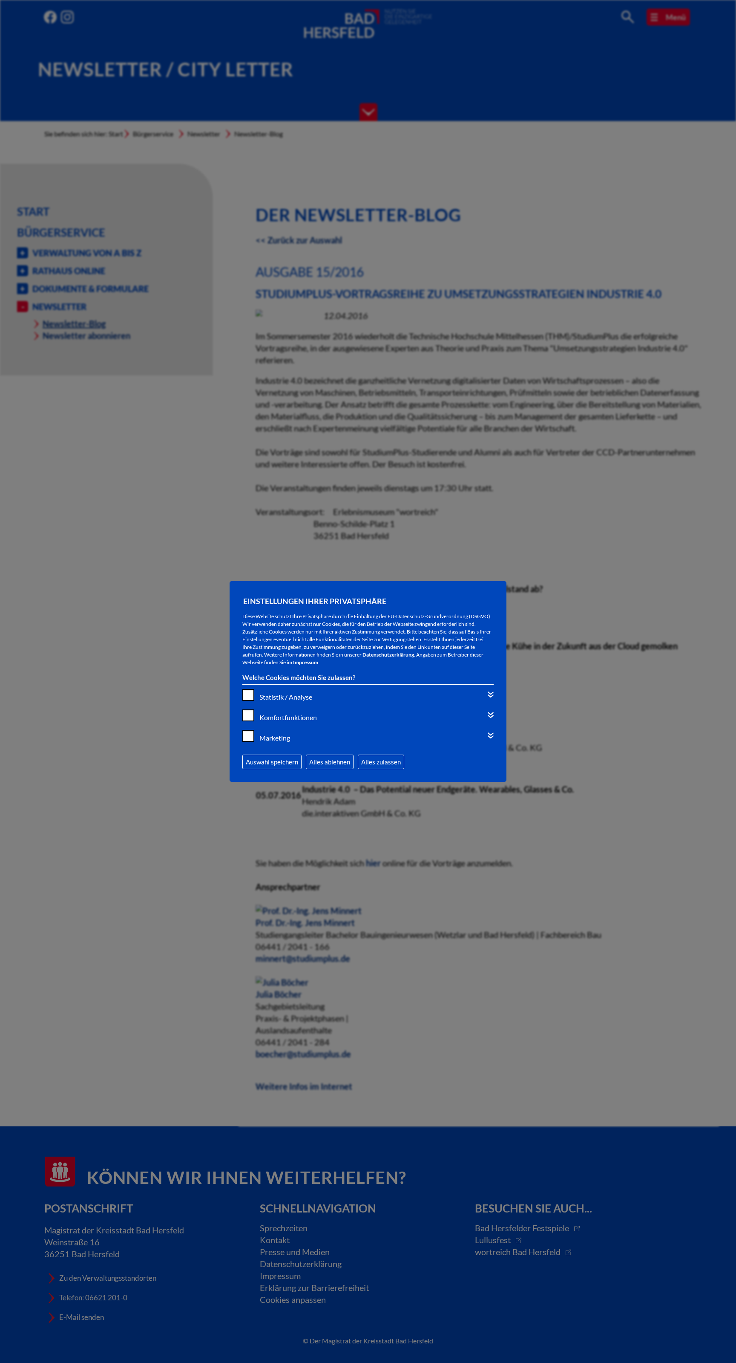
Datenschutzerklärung (388, 654)
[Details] (491, 694)
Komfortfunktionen (288, 717)
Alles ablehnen (329, 762)
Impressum (305, 662)
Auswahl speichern (272, 762)
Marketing (274, 738)
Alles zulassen (381, 762)
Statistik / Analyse (285, 697)
